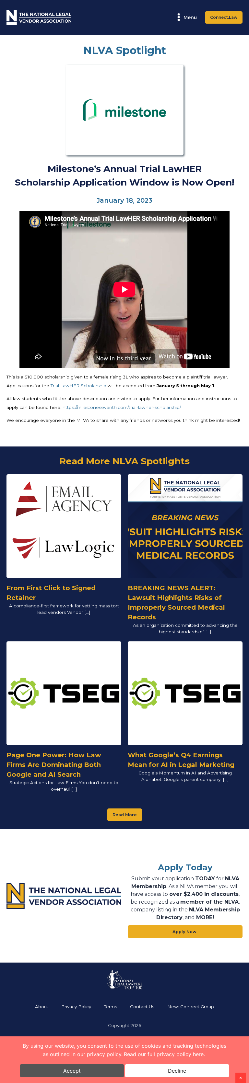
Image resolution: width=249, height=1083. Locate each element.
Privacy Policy (76, 1006)
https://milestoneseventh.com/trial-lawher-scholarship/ (122, 407)
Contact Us (142, 1006)
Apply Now (185, 931)
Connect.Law (223, 17)
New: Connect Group (190, 1006)
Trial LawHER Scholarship (78, 385)
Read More (125, 814)
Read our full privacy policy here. (164, 1054)
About (41, 1006)
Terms (110, 1006)
